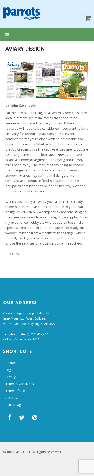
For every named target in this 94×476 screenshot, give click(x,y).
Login (9, 370)
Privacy (10, 377)
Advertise (12, 398)
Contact (11, 363)
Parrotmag (13, 404)
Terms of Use (15, 391)
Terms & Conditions (19, 384)
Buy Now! (12, 253)
